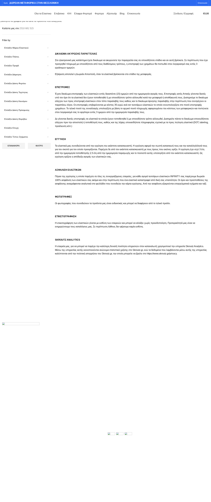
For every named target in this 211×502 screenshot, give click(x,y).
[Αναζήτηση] (196, 14)
